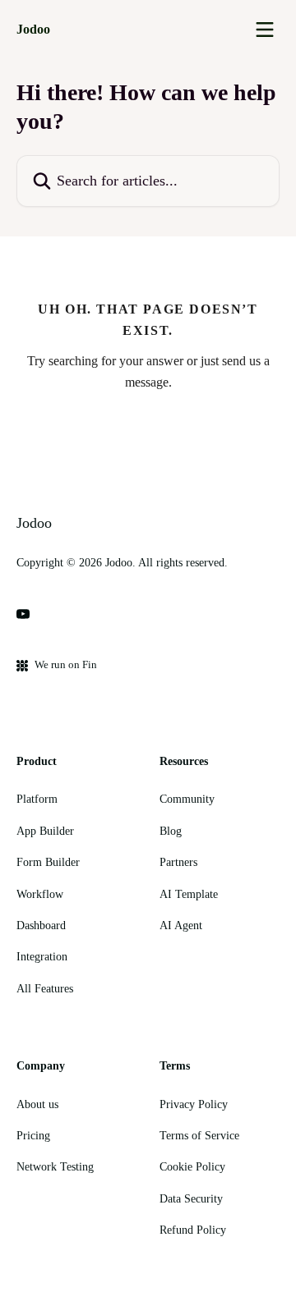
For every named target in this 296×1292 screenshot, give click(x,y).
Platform (37, 799)
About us (37, 1104)
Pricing (33, 1135)
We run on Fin (66, 664)
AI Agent (181, 925)
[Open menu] (265, 29)
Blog (171, 831)
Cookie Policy (192, 1167)
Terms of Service (199, 1135)
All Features (44, 989)
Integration (41, 957)
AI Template (189, 894)
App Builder (45, 831)
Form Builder (48, 862)
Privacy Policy (194, 1104)
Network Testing (55, 1167)
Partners (178, 862)
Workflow (39, 894)
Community (187, 799)
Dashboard (41, 925)
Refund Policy (193, 1230)
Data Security (191, 1199)
